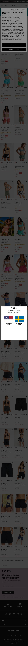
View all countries (14, 328)
